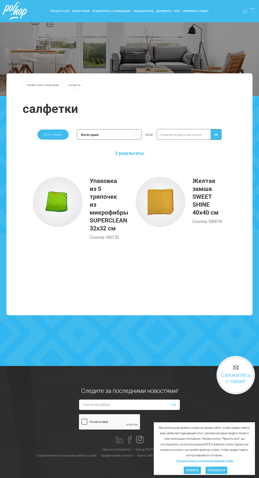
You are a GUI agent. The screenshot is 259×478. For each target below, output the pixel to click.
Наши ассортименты (116, 449)
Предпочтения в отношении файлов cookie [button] (205, 460)
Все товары (53, 134)
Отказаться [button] (216, 470)
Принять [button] (192, 470)
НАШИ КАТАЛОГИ (143, 11)
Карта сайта (145, 455)
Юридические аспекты (117, 455)
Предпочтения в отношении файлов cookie (66, 455)
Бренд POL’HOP (146, 449)
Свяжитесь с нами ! (196, 11)
